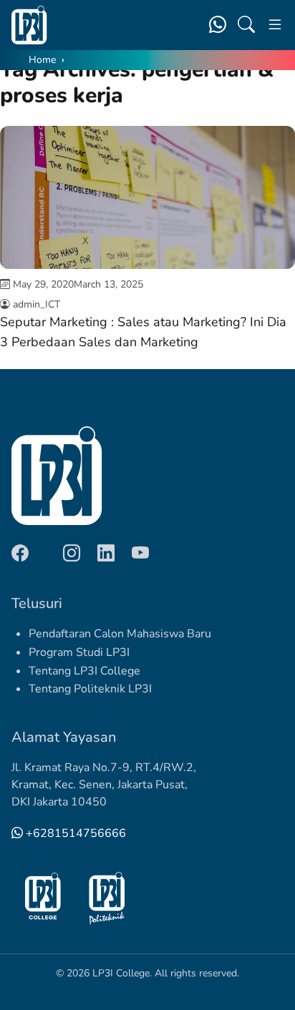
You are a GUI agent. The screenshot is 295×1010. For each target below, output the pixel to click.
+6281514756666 (74, 833)
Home (42, 60)
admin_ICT (36, 304)
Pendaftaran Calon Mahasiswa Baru (120, 634)
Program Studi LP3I (79, 652)
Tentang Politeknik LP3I (90, 689)
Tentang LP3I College (84, 671)
